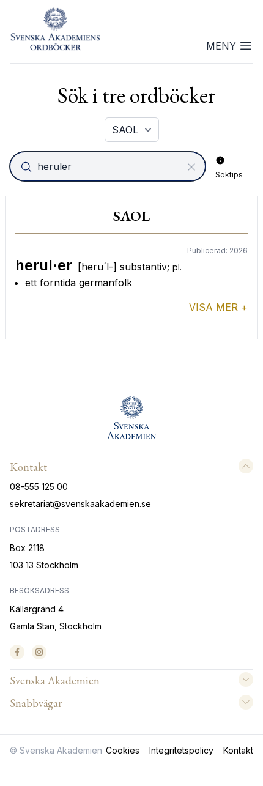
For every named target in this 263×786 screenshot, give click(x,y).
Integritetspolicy (181, 750)
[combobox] (108, 166)
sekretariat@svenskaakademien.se (80, 504)
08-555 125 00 (39, 486)
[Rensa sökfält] (191, 167)
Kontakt (238, 750)
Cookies (122, 750)
